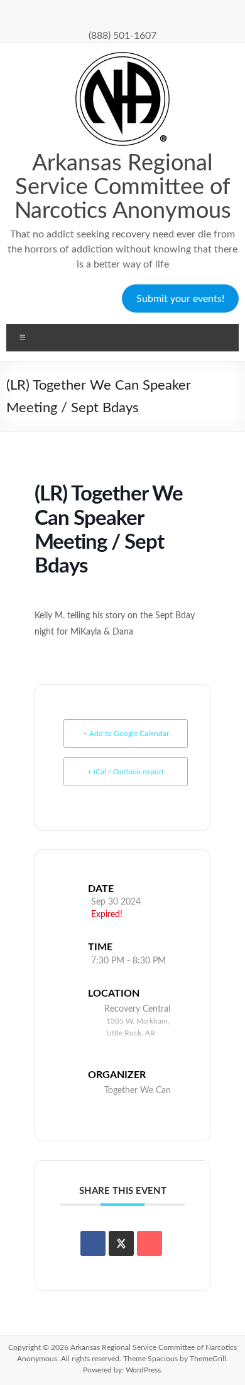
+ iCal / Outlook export (125, 771)
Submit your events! (180, 299)
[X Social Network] (121, 1243)
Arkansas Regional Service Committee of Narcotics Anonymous (122, 187)
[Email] (149, 1243)
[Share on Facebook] (93, 1243)
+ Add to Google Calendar (126, 733)
